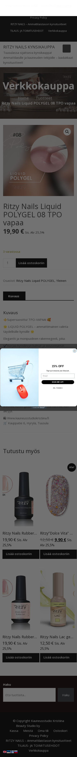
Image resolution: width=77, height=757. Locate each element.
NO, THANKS (57, 388)
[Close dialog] (74, 350)
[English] (5, 751)
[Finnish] (12, 751)
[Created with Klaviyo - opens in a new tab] (38, 407)
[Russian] (16, 751)
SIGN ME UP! (58, 382)
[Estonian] (8, 751)
